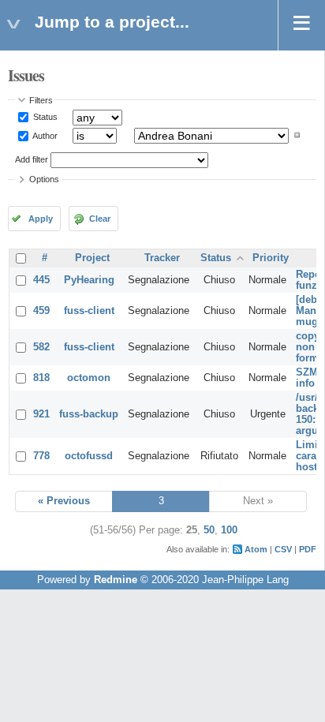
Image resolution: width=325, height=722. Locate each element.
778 (41, 456)
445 (41, 280)
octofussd (89, 456)
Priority (270, 258)
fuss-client (89, 310)
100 (229, 530)
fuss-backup (88, 414)
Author (44, 135)
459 (41, 310)
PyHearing (89, 280)
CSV (283, 549)
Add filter (31, 159)
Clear (99, 218)
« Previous (64, 501)
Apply (40, 218)
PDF (307, 549)
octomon (88, 377)
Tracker (162, 258)
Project (92, 258)
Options (44, 179)
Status (44, 117)
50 (209, 530)
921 (41, 414)
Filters (41, 100)
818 (41, 377)
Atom (256, 549)
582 (41, 347)
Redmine (115, 579)
